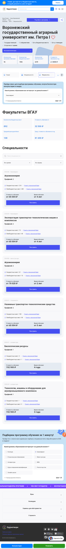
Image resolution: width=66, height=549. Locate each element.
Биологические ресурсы (16, 346)
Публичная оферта (7, 532)
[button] (33, 495)
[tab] (10, 74)
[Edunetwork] (9, 9)
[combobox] (35, 9)
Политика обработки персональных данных (13, 534)
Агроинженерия (12, 176)
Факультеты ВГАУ (17, 21)
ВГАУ (10, 21)
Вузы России (5, 18)
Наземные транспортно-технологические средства (29, 304)
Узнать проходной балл (31, 185)
